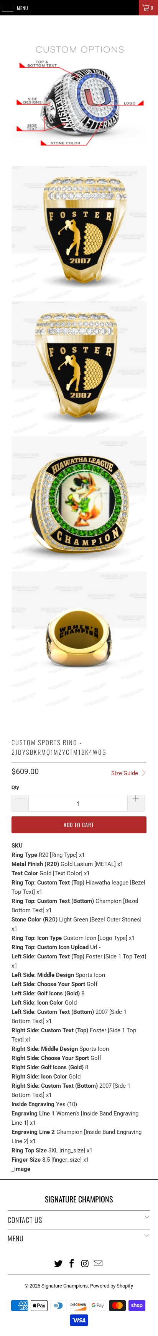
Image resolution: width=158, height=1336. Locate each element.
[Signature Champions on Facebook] (72, 1263)
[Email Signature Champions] (98, 1263)
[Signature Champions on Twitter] (58, 1263)
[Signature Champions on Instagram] (85, 1263)
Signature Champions (64, 1286)
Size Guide (125, 773)
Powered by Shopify (111, 1286)
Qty (15, 787)
